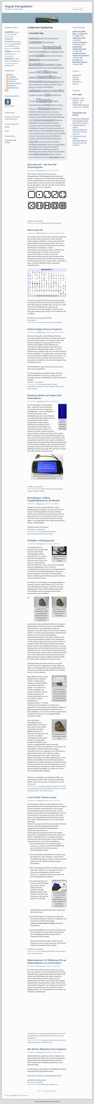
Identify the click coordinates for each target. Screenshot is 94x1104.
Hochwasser (49, 149)
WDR (39, 126)
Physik (57, 120)
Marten (56, 149)
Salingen (37, 157)
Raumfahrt (33, 123)
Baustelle (55, 147)
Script (31, 87)
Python (61, 82)
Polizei (31, 157)
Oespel (58, 154)
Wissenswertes (46, 126)
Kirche (43, 131)
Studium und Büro (14, 83)
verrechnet (33, 126)
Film (52, 136)
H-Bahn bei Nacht (79, 38)
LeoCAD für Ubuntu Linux (42, 797)
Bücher (10, 75)
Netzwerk (32, 72)
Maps (31, 68)
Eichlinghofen (34, 128)
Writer (59, 109)
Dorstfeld (33, 149)
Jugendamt (42, 144)
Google (32, 55)
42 (81, 103)
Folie (82, 100)
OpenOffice (46, 76)
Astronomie (49, 38)
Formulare (42, 128)
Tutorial (32, 101)
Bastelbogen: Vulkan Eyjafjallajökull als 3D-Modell (43, 499)
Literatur (59, 114)
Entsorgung (33, 114)
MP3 (49, 68)
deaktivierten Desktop (42, 343)
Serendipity (38, 87)
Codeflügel (30, 221)
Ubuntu (44, 100)
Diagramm (54, 157)
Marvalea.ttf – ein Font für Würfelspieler (42, 166)
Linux (58, 64)
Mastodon (76, 98)
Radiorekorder (38, 85)
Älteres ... (76, 84)
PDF (36, 141)
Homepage (59, 56)
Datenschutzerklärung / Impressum (47, 1101)
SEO (48, 133)
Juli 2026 (76, 77)
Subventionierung (35, 147)
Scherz (42, 157)
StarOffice (58, 90)
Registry (47, 84)
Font (31, 141)
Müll (55, 117)
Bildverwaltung (41, 154)
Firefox (43, 51)
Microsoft (38, 68)
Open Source (58, 322)
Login (7, 131)
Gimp (54, 585)
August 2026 (77, 75)
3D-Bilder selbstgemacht (40, 540)
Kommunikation (52, 60)
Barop (31, 154)
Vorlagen (59, 105)
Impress (34, 59)
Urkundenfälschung (36, 105)
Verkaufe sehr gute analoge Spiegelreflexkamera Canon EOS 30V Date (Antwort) (80, 129)
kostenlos (36, 64)
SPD (54, 144)
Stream (62, 157)
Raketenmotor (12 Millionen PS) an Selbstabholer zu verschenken (46, 961)
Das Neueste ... (78, 82)
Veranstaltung (41, 136)
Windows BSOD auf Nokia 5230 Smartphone (44, 397)
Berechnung (39, 112)
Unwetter (44, 152)
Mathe (39, 117)
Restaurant (42, 123)
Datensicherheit (35, 48)
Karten (42, 60)
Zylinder (76, 103)
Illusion (58, 136)
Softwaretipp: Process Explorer (44, 329)
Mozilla (44, 68)
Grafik (40, 55)
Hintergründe (50, 56)
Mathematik (47, 117)
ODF (38, 72)
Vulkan (57, 141)
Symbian (32, 95)
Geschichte (51, 114)
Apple (42, 38)
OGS (30, 133)
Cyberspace (55, 112)
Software (35, 90)
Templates (40, 95)
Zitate (49, 136)
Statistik (61, 133)
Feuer (39, 149)
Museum (60, 117)
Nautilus (60, 68)
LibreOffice (49, 64)
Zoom (76, 107)
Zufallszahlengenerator (81, 105)
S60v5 (53, 84)
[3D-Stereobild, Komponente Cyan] (59, 602)
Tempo (40, 142)
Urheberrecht (48, 142)
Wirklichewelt (31, 529)
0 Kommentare (31, 320)
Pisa (61, 120)
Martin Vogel (40, 170)
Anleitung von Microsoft (50, 375)
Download (52, 46)
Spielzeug (46, 90)
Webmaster (33, 109)
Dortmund (56, 125)
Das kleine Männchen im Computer (46, 1049)
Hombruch (36, 131)
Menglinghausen (35, 152)
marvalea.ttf (31, 189)
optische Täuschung (44, 138)
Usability (47, 104)
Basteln (43, 223)
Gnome (61, 51)
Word (53, 108)
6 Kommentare (39, 221)
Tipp (47, 94)
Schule (59, 84)
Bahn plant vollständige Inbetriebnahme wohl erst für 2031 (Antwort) (81, 121)
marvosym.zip (40, 318)
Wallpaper (33, 144)
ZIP (80, 107)
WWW (31, 112)
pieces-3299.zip (35, 848)
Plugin (58, 77)
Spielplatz (61, 144)
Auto (49, 147)
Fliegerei (53, 154)
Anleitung (34, 38)
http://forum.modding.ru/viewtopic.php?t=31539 (44, 1076)
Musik (53, 68)
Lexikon (32, 138)
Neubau (50, 144)
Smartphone (48, 87)
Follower (76, 100)
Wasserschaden (59, 152)
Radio (31, 85)
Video (54, 105)
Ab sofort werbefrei (80, 42)
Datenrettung (48, 42)
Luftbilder (32, 117)
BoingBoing (42, 1080)
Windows (43, 108)
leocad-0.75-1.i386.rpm (38, 846)
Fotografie (43, 114)
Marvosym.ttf (35, 229)
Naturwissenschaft (44, 119)
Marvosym (59, 130)
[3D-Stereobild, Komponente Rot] (41, 602)
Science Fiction (53, 123)
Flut (42, 149)
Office (46, 71)
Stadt (56, 133)
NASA (31, 120)
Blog (56, 38)
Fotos (55, 51)
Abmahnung (57, 138)
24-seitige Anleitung (49, 943)
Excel (36, 51)
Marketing (50, 130)
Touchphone (56, 95)
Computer (36, 42)
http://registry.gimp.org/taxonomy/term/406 (48, 782)
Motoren (43, 987)
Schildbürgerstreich (39, 133)
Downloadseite (52, 848)
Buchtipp (47, 112)
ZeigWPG (86, 107)
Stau (47, 157)
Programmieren (51, 81)
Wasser (50, 152)
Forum (49, 128)
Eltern (31, 51)
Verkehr (45, 147)
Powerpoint (36, 81)
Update (55, 101)
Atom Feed (10, 106)
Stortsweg (32, 136)
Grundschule (57, 128)
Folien (49, 52)
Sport (52, 133)
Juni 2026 (76, 79)
